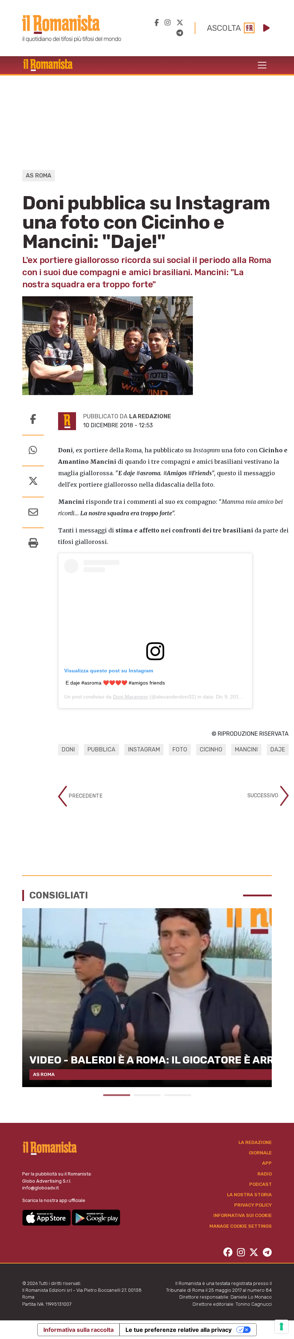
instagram (144, 749)
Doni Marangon (130, 697)
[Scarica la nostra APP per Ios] (47, 1217)
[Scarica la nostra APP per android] (96, 1217)
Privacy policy (253, 1205)
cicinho (211, 749)
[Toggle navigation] (262, 65)
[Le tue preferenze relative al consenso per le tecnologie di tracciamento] (281, 1326)
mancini (246, 749)
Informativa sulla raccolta (78, 1329)
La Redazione (255, 1142)
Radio (264, 1174)
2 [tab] (147, 1095)
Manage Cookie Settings (240, 1226)
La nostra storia (249, 1194)
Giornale (260, 1152)
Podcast (260, 1184)
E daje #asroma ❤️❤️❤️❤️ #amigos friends (115, 683)
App (267, 1163)
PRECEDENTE (85, 796)
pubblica (101, 749)
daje (277, 749)
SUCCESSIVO (263, 796)
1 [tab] (116, 1095)
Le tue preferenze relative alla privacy (178, 1329)
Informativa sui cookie (242, 1215)
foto (179, 749)
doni (68, 749)
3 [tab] (177, 1095)
